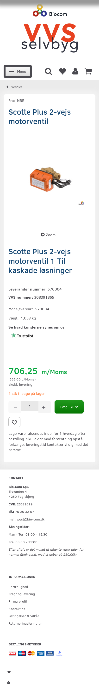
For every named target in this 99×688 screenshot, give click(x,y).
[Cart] (88, 70)
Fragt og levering (22, 593)
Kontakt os (17, 608)
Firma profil (18, 601)
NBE (20, 100)
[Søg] (48, 70)
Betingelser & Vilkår (24, 615)
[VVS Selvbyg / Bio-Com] (49, 31)
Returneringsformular (25, 623)
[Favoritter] (62, 70)
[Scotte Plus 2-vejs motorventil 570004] (49, 177)
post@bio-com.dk (30, 519)
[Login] (75, 70)
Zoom (51, 234)
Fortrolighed (18, 586)
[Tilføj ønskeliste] (14, 422)
